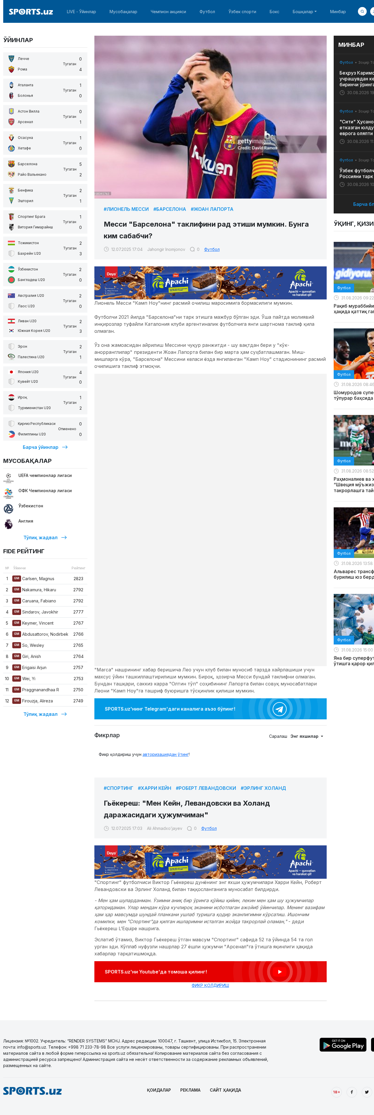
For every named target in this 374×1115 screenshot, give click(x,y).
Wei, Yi (24, 678)
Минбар (338, 11)
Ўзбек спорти (242, 11)
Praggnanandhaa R (36, 689)
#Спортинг (118, 788)
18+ (336, 1092)
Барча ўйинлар (40, 447)
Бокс (274, 11)
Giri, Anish (27, 656)
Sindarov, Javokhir (36, 611)
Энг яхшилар (305, 736)
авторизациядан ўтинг (166, 754)
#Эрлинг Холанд (263, 788)
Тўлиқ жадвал (40, 537)
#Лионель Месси (126, 209)
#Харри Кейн (154, 788)
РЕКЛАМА (190, 1090)
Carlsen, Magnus (34, 578)
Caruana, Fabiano (35, 600)
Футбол (207, 11)
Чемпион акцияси (168, 11)
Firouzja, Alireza (33, 700)
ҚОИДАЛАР (159, 1090)
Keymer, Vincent (33, 623)
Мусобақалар (123, 11)
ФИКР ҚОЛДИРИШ (210, 985)
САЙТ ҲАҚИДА (225, 1090)
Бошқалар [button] (303, 11)
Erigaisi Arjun (30, 667)
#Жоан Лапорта (212, 209)
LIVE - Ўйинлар (81, 11)
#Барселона (169, 209)
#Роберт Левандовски (206, 788)
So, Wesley (29, 645)
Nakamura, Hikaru (35, 589)
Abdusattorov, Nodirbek (41, 634)
